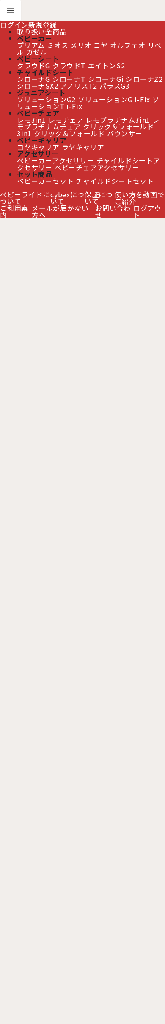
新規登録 (42, 24)
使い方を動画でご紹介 (140, 198)
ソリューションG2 (46, 99)
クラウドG (33, 65)
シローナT (69, 79)
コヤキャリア (38, 147)
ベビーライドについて (25, 198)
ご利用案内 (14, 211)
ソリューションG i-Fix (114, 99)
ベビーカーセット (45, 181)
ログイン (14, 24)
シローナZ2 (144, 79)
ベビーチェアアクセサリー (97, 167)
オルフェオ (128, 45)
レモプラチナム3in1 (117, 120)
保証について (99, 198)
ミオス (57, 45)
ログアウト (147, 211)
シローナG (33, 79)
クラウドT (69, 65)
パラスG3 (114, 86)
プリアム (31, 45)
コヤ (101, 45)
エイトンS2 (106, 65)
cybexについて (67, 198)
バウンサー (125, 133)
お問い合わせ (113, 211)
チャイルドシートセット (115, 181)
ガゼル (36, 52)
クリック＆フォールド (69, 133)
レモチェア (66, 120)
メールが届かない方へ (60, 211)
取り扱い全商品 (42, 31)
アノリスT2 (78, 86)
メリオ (80, 45)
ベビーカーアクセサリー (55, 160)
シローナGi (106, 79)
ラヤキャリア (83, 147)
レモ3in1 (31, 120)
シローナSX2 (37, 86)
